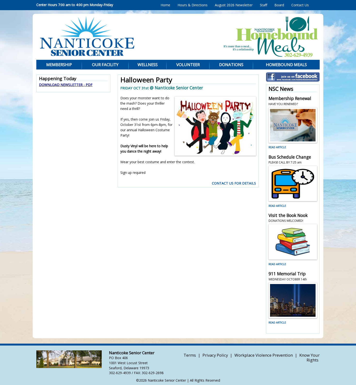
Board (279, 5)
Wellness (148, 64)
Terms (190, 355)
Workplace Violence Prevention (263, 355)
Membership (59, 64)
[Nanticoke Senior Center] (128, 36)
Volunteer (188, 64)
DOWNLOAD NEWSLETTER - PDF (66, 84)
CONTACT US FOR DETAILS (234, 183)
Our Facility (105, 64)
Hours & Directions (193, 5)
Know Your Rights (309, 357)
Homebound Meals (286, 64)
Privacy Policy (215, 355)
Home (165, 5)
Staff (263, 5)
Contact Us (300, 5)
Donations (231, 64)
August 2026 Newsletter (234, 5)
